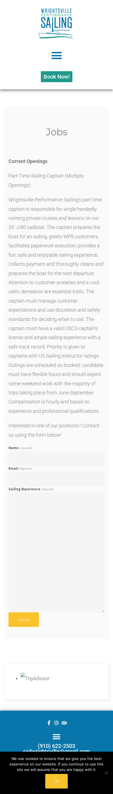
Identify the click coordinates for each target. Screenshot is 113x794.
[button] (56, 55)
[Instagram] (56, 722)
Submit (23, 619)
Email (20, 468)
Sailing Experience (31, 489)
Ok (56, 781)
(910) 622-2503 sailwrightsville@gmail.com (56, 749)
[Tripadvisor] (64, 722)
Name (20, 448)
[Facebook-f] (48, 722)
